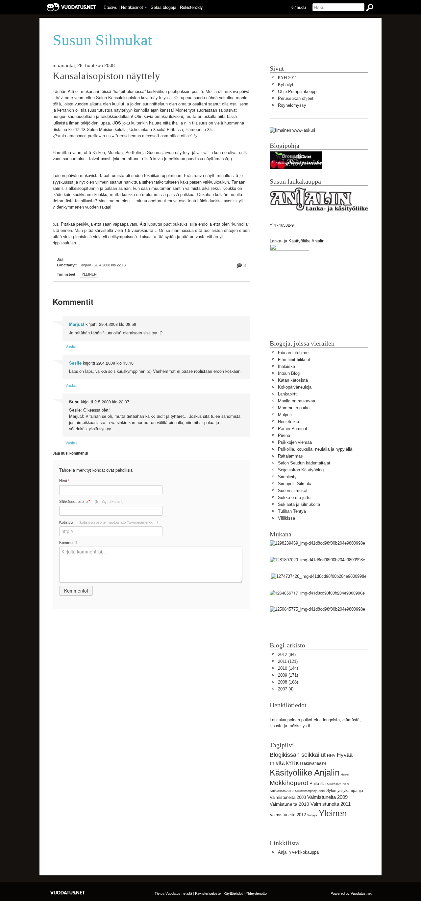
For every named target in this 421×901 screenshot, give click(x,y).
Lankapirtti (288, 394)
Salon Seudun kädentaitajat (304, 463)
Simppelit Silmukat (296, 483)
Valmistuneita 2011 (330, 804)
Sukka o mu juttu (294, 497)
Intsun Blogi (289, 373)
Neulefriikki (288, 421)
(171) (288, 675)
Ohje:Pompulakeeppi (297, 91)
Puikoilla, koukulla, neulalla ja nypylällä (315, 449)
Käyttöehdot (233, 893)
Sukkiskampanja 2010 (310, 791)
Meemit (345, 774)
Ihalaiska (286, 366)
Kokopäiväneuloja (294, 387)
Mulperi (285, 414)
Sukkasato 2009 (338, 784)
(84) (287, 654)
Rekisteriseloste (208, 893)
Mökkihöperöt (289, 782)
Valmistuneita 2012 (288, 814)
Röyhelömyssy (292, 105)
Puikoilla (318, 783)
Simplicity (287, 476)
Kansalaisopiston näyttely (106, 75)
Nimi (64, 481)
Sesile (75, 363)
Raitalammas (290, 456)
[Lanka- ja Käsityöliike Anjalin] (289, 277)
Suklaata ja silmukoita (299, 504)
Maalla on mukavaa (296, 400)
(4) (285, 689)
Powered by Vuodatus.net (351, 893)
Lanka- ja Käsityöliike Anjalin (297, 240)
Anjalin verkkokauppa (298, 852)
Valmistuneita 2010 (289, 804)
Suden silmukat (293, 490)
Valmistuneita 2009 (327, 797)
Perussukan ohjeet (295, 98)
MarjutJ (76, 324)
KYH (290, 763)
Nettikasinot (132, 7)
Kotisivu (108, 522)
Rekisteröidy (191, 7)
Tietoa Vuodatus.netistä (173, 893)
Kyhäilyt (285, 84)
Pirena (284, 435)
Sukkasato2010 (282, 791)
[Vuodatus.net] (67, 892)
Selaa (163, 7)
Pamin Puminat (292, 428)
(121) (288, 661)
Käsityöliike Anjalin (304, 772)
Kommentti (68, 542)
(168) (288, 682)
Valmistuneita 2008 (288, 797)
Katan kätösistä (293, 380)
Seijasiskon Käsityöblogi (301, 469)
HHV (331, 755)
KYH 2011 (287, 77)
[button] (145, 7)
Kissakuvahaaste (311, 763)
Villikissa (286, 518)
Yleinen (89, 274)
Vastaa (71, 346)
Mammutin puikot (294, 407)
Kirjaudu (298, 7)
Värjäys (312, 815)
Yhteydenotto (256, 893)
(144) (288, 668)
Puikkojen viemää (295, 442)
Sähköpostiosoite (91, 501)
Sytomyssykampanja (344, 791)
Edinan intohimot (294, 352)
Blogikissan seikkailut (298, 755)
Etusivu (110, 7)
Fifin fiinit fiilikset (294, 359)
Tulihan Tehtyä (292, 511)
